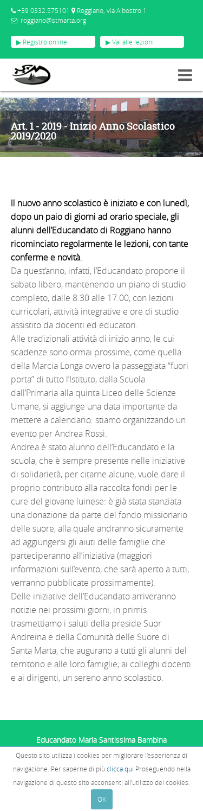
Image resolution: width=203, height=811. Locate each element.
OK (101, 799)
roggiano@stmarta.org (53, 20)
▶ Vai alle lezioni (130, 41)
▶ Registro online (41, 41)
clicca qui (120, 768)
